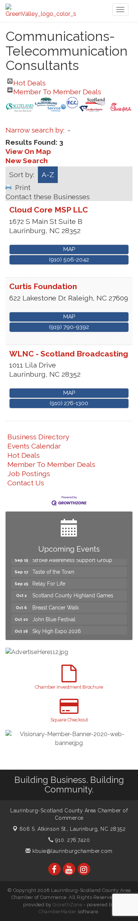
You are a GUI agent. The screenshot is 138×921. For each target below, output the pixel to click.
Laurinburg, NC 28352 (73, 829)
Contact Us (25, 483)
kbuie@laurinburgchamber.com (72, 851)
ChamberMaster (58, 911)
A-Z (48, 175)
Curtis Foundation (43, 286)
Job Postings (28, 474)
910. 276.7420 (71, 840)
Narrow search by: (35, 130)
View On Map (28, 151)
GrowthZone (67, 904)
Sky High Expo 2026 (56, 628)
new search (27, 161)
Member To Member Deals (57, 90)
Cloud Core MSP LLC (48, 209)
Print (23, 187)
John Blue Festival (53, 616)
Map (69, 249)
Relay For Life (48, 580)
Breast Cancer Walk (55, 604)
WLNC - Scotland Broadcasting (68, 353)
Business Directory (38, 437)
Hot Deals (29, 81)
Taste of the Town (53, 569)
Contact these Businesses (48, 197)
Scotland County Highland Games (72, 592)
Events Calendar (34, 446)
